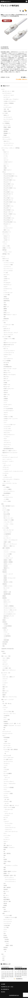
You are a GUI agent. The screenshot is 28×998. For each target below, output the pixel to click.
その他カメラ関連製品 (9, 103)
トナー (5, 422)
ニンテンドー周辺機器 (9, 787)
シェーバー (6, 550)
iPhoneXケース (7, 224)
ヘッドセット (7, 436)
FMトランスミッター (8, 518)
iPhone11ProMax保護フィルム (10, 176)
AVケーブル (6, 512)
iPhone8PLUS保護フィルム (10, 202)
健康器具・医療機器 (8, 562)
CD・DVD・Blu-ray (7, 703)
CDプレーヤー (7, 516)
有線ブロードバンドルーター (10, 342)
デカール (6, 775)
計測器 (5, 310)
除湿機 (5, 580)
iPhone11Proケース (8, 178)
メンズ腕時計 (7, 487)
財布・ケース (6, 495)
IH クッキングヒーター (9, 530)
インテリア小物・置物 (9, 711)
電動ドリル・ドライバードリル (10, 696)
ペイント (6, 811)
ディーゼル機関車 (8, 773)
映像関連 (5, 598)
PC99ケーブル (7, 384)
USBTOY (6, 392)
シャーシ (7, 837)
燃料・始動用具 (7, 887)
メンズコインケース (8, 497)
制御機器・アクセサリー (9, 847)
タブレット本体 (6, 246)
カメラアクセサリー (7, 93)
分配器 (5, 296)
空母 (5, 893)
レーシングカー (7, 835)
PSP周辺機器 (7, 737)
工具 (5, 302)
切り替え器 (6, 298)
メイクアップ (6, 666)
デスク (5, 717)
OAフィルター (7, 380)
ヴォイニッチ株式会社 (10, 6)
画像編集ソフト (7, 133)
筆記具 (2, 651)
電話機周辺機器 (7, 594)
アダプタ (6, 400)
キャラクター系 (7, 755)
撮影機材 (6, 131)
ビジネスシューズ (8, 477)
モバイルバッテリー (8, 228)
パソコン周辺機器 (7, 360)
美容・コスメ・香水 (5, 656)
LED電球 (6, 624)
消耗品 (5, 304)
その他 (5, 276)
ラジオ (5, 590)
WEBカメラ (6, 115)
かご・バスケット (8, 747)
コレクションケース (8, 761)
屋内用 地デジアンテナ (9, 616)
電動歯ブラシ (7, 568)
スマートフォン (6, 234)
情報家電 (5, 584)
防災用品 (6, 937)
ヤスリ (4, 684)
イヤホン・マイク (8, 251)
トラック (6, 779)
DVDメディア (7, 330)
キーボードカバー (8, 404)
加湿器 (5, 576)
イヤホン (6, 226)
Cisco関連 (6, 364)
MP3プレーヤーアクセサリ (10, 374)
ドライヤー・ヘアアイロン (10, 552)
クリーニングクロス (8, 270)
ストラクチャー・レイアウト (11, 865)
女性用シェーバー (8, 564)
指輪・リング (7, 481)
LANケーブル (7, 370)
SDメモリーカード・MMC (8, 91)
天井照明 (5, 570)
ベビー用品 (6, 927)
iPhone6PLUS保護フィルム (10, 188)
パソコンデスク (7, 426)
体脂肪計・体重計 (8, 560)
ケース (5, 244)
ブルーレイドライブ (8, 334)
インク (5, 402)
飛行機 (5, 903)
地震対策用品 (7, 300)
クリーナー (6, 406)
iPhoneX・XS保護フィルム (10, 214)
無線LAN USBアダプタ (9, 344)
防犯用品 (6, 947)
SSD (5, 322)
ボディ (5, 819)
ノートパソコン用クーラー (10, 424)
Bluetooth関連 (7, 514)
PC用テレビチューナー (9, 388)
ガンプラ (7, 803)
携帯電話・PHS (6, 253)
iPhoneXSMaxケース (8, 220)
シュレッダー (7, 634)
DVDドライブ (6, 258)
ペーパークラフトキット (10, 881)
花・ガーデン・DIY (5, 672)
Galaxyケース (7, 236)
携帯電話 (5, 249)
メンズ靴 (5, 475)
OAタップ (6, 630)
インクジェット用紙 (8, 264)
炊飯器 (4, 620)
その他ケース (7, 240)
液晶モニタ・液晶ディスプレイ (10, 450)
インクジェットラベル (9, 262)
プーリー (6, 795)
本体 (5, 909)
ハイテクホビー (7, 791)
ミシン (5, 638)
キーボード (6, 154)
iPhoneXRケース (7, 216)
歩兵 (5, 883)
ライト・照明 (7, 719)
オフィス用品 (6, 260)
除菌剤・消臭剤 (9, 945)
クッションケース (8, 921)
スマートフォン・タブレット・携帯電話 (10, 148)
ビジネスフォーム (8, 288)
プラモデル (6, 797)
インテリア (5, 707)
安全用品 (7, 939)
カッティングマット (9, 877)
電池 (4, 646)
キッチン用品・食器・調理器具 (11, 749)
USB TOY (6, 390)
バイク (5, 789)
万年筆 (4, 653)
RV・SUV (7, 799)
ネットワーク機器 (7, 336)
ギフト (4, 956)
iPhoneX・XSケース (8, 212)
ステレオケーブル (9, 809)
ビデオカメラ (7, 121)
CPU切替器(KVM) (8, 366)
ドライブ (5, 326)
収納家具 (6, 721)
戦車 (5, 869)
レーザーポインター (8, 292)
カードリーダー (7, 125)
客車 (5, 855)
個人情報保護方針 (5, 989)
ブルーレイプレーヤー (9, 612)
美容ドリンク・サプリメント (9, 670)
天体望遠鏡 (6, 129)
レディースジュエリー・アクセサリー (11, 479)
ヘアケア (5, 662)
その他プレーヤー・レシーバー (11, 418)
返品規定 (3, 991)
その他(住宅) (6, 715)
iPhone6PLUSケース (8, 186)
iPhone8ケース (7, 204)
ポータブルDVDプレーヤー (10, 614)
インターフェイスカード (9, 350)
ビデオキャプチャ (8, 354)
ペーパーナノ (8, 825)
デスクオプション (8, 284)
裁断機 (5, 308)
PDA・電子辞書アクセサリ (9, 506)
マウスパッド (7, 440)
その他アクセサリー (8, 162)
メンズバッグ (6, 469)
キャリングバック (8, 919)
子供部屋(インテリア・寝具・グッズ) (12, 723)
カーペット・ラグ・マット (10, 713)
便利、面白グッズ (8, 845)
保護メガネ (5, 686)
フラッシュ (6, 105)
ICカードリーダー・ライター (10, 368)
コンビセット (7, 763)
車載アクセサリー (8, 170)
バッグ (4, 463)
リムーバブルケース (8, 358)
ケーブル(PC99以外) (8, 408)
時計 (5, 727)
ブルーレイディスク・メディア (11, 332)
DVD (5, 705)
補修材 (4, 694)
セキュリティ (7, 274)
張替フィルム (6, 690)
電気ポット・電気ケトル (9, 546)
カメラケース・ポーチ (9, 95)
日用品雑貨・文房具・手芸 (10, 875)
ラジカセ (6, 526)
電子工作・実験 (7, 901)
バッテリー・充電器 (8, 793)
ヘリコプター (7, 815)
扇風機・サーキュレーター (10, 578)
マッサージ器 (7, 556)
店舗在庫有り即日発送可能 (7, 648)
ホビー (4, 735)
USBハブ (6, 396)
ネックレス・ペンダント (8, 461)
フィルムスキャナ (8, 430)
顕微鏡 (5, 135)
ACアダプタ (6, 362)
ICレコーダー (7, 588)
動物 (5, 849)
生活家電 (5, 628)
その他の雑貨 (7, 925)
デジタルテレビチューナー (10, 608)
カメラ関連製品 (6, 123)
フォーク (7, 751)
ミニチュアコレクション (10, 827)
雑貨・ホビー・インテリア (7, 699)
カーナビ (6, 604)
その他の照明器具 (8, 626)
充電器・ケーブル (7, 248)
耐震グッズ (6, 306)
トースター (6, 536)
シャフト (6, 765)
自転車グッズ (7, 911)
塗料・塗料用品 (7, 853)
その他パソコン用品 (8, 416)
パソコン (3, 256)
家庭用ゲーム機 (7, 592)
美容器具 (6, 566)
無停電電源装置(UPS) (8, 448)
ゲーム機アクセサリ (8, 759)
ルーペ (5, 931)
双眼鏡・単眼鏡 (7, 127)
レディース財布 (7, 501)
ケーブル (6, 156)
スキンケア (5, 660)
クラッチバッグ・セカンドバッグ (10, 457)
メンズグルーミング (8, 558)
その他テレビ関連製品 (9, 606)
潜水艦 (5, 885)
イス (5, 709)
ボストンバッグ (7, 465)
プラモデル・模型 (8, 801)
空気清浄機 (5, 642)
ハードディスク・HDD (9, 324)
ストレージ (5, 320)
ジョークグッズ (7, 923)
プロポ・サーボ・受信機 (9, 807)
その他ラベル (7, 278)
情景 (5, 863)
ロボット (6, 841)
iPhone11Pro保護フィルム (9, 180)
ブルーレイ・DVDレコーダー (10, 610)
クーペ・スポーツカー (9, 757)
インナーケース (7, 266)
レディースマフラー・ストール (10, 483)
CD (3, 701)
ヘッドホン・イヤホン (9, 524)
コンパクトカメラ (8, 117)
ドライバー (5, 678)
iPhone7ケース (7, 196)
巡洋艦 (5, 859)
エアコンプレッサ (9, 813)
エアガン (6, 739)
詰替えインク (7, 312)
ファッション (4, 455)
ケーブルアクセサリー (9, 410)
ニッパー (5, 680)
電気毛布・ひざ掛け (8, 582)
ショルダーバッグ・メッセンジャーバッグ (13, 471)
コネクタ (6, 412)
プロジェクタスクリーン (9, 434)
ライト (5, 833)
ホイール (6, 817)
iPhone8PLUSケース (8, 200)
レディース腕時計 (8, 489)
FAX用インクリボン (8, 586)
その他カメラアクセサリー (10, 101)
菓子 (4, 958)
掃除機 (4, 596)
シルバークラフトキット (10, 879)
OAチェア (6, 378)
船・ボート (6, 895)
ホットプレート (7, 538)
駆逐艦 (5, 905)
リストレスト (7, 446)
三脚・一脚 (6, 109)
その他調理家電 (7, 534)
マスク (7, 943)
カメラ (2, 89)
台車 (4, 688)
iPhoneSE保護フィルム (9, 210)
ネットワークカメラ (8, 119)
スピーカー (6, 160)
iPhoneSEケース (7, 208)
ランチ (5, 929)
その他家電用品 (7, 636)
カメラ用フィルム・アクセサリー (11, 99)
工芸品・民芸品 (7, 861)
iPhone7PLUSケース (8, 194)
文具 (5, 933)
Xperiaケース (7, 238)
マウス (5, 438)
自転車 (4, 907)
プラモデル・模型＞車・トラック (11, 805)
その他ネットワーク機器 (9, 338)
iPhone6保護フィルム (8, 192)
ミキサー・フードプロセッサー (11, 540)
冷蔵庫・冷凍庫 (7, 542)
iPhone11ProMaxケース (9, 174)
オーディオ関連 (6, 510)
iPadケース (6, 152)
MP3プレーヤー (7, 372)
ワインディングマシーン (9, 491)
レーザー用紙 (7, 294)
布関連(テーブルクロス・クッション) (12, 725)
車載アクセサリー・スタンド (10, 314)
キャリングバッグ (7, 731)
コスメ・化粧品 (6, 658)
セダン (5, 767)
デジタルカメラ (6, 137)
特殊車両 (6, 889)
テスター (6, 286)
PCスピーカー (7, 386)
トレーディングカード (9, 781)
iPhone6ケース (7, 190)
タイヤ (5, 771)
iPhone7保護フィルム (8, 198)
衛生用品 (7, 941)
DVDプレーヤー (7, 602)
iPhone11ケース (7, 182)
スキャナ (6, 414)
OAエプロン (6, 376)
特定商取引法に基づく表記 (7, 986)
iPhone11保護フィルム (9, 184)
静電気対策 (6, 318)
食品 (2, 954)
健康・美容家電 (6, 548)
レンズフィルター (8, 107)
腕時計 (4, 485)
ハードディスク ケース (9, 352)
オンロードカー (7, 745)
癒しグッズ (6, 891)
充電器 (5, 168)
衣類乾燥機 (6, 640)
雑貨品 (5, 949)
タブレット (5, 242)
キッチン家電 (6, 528)
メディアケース (7, 442)
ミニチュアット (8, 829)
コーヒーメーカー (8, 532)
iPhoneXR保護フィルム (9, 218)
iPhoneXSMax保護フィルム (10, 222)
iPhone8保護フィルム (8, 206)
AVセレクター (7, 600)
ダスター (6, 280)
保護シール (6, 166)
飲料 (4, 960)
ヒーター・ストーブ (8, 574)
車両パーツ (6, 897)
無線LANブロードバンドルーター (10, 452)
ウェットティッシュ (8, 268)
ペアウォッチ (6, 467)
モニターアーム (7, 444)
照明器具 (5, 622)
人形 (5, 843)
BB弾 (6, 741)
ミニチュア (6, 821)
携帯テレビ (6, 618)
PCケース (6, 348)
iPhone (4, 172)
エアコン (5, 508)
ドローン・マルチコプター (10, 783)
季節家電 (5, 572)
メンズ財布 (6, 499)
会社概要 (3, 984)
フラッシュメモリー (7, 139)
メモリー (6, 356)
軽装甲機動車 (7, 899)
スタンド (6, 158)
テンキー (6, 420)
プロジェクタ (7, 432)
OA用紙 (5, 382)
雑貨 (4, 913)
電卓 (5, 316)
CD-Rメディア (7, 328)
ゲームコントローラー (8, 733)
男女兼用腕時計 (7, 493)
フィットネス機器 (8, 554)
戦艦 (5, 867)
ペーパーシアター (9, 823)
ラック (5, 290)
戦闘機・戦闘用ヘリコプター (10, 871)
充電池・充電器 (7, 111)
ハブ (5, 340)
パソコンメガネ (7, 428)
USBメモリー (7, 141)
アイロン (6, 632)
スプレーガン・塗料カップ (9, 676)
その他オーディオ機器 (9, 520)
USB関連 (6, 398)
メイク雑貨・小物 (7, 668)
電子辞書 (5, 644)
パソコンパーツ (6, 346)
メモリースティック (8, 145)
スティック (7, 777)
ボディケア (5, 664)
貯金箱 (5, 935)
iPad (4, 150)
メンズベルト (6, 473)
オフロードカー (7, 743)
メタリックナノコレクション (11, 831)
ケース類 (6, 272)
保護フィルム (7, 230)
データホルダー (7, 282)
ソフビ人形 (6, 769)
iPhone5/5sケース (7, 232)
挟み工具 (5, 692)
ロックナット (7, 839)
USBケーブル (7, 394)
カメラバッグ (7, 97)
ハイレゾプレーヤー (8, 522)
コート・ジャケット (7, 459)
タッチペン (6, 164)
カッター (5, 674)
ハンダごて (5, 682)
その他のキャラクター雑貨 (11, 917)
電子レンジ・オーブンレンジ (10, 544)
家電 (2, 504)
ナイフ (5, 785)
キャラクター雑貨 (8, 915)
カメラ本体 (5, 113)
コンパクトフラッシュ (9, 143)
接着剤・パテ (7, 873)
